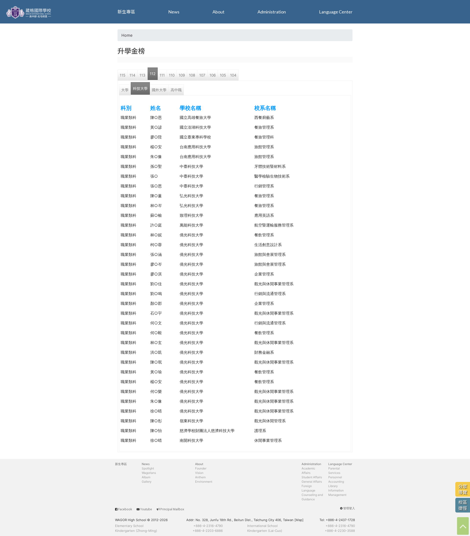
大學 (125, 90)
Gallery (147, 481)
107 (202, 75)
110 (172, 75)
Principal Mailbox (172, 509)
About (218, 11)
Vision (199, 473)
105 (223, 75)
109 (182, 75)
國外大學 (159, 90)
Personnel (335, 477)
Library (333, 486)
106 (213, 75)
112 (152, 73)
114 (132, 75)
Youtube (146, 509)
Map (299, 520)
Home (126, 35)
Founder (200, 468)
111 (162, 75)
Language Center (335, 11)
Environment (203, 481)
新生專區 (126, 11)
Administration (272, 11)
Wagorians (149, 473)
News (173, 11)
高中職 (176, 90)
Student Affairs (312, 477)
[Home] (29, 11)
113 (142, 75)
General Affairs (312, 481)
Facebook (125, 509)
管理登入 (349, 508)
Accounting (336, 481)
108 (192, 75)
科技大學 (140, 88)
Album (146, 477)
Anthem (200, 477)
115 (122, 75)
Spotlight (148, 468)
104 (233, 75)
